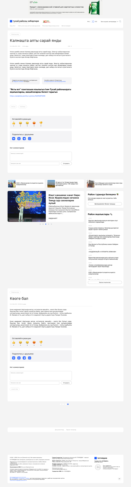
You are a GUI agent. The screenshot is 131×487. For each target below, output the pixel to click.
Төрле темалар (71, 430)
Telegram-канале (18, 81)
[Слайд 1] (40, 224)
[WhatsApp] (29, 138)
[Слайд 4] (48, 224)
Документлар (59, 430)
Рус (88, 21)
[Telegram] (24, 138)
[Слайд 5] (51, 224)
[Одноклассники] (18, 138)
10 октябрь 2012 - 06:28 (15, 304)
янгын (13, 106)
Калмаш (22, 106)
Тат (96, 21)
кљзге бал (14, 389)
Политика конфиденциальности (18, 480)
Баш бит (12, 26)
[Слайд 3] (45, 224)
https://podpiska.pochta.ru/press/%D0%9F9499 (27, 96)
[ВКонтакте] (13, 138)
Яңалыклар (15, 34)
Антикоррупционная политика (18, 477)
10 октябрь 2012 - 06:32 (15, 46)
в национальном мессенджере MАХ (55, 81)
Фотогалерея (66, 26)
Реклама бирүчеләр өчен (50, 26)
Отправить (66, 163)
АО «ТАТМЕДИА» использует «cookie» (20, 478)
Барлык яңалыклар (105, 282)
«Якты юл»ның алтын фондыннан (29, 26)
